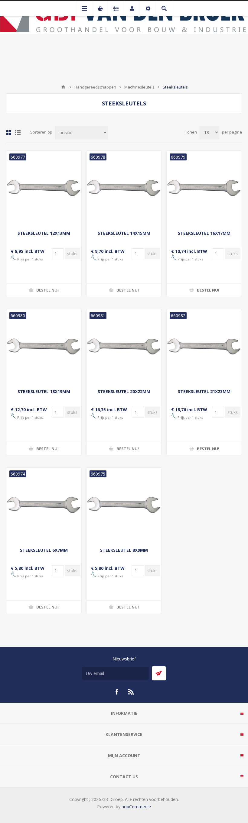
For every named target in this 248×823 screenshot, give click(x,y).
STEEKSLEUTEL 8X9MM (124, 550)
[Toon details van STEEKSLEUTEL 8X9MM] (124, 505)
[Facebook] (117, 692)
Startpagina (63, 87)
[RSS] (131, 692)
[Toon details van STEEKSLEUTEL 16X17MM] (204, 188)
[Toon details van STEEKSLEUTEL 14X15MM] (124, 188)
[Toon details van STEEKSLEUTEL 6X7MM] (43, 505)
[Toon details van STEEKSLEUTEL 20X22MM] (124, 346)
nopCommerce (136, 806)
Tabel (8, 132)
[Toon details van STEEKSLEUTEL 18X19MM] (43, 346)
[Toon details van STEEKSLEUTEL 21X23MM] (204, 346)
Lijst (18, 132)
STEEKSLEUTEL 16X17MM (204, 233)
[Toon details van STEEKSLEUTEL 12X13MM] (43, 188)
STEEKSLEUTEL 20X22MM (124, 391)
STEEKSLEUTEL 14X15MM (124, 233)
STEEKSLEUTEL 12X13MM (44, 233)
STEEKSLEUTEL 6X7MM (44, 550)
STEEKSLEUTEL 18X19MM (44, 391)
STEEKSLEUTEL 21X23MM (204, 391)
